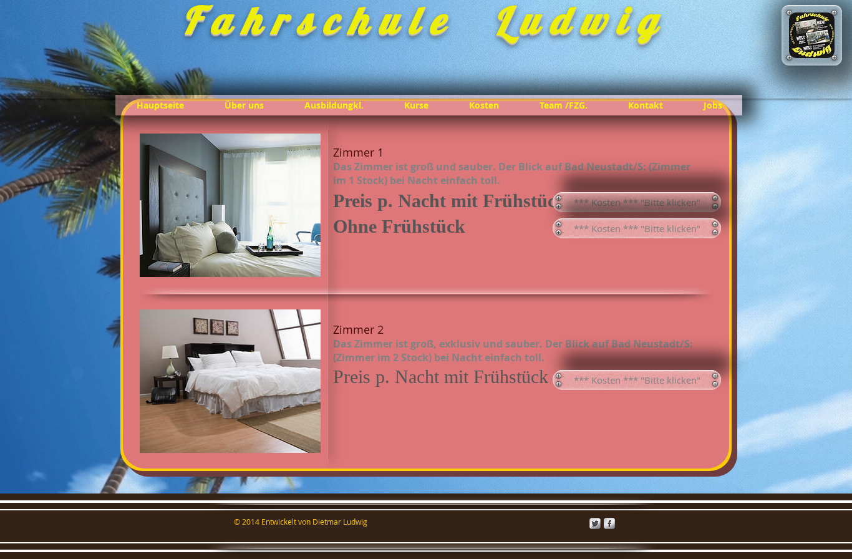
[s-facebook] (609, 523)
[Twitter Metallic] (595, 523)
